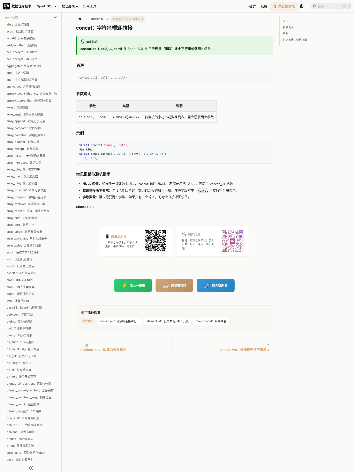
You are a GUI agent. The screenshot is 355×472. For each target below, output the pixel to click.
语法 (285, 21)
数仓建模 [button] (68, 6)
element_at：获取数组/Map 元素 (167, 321)
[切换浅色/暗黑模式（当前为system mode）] (301, 6)
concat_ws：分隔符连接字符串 (119, 321)
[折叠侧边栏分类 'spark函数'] (55, 17)
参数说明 (288, 27)
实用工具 (89, 6)
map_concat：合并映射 (211, 321)
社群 (252, 6)
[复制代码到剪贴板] (267, 77)
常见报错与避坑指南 (295, 39)
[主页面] (80, 19)
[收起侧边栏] (31, 468)
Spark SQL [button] (45, 6)
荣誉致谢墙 (286, 6)
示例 (285, 33)
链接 (264, 6)
